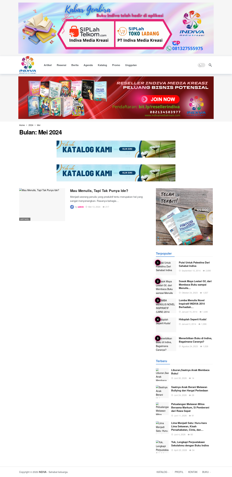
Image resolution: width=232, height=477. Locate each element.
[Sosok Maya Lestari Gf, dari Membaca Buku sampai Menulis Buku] (166, 286)
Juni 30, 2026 (180, 378)
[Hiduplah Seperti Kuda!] (166, 325)
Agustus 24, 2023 (190, 346)
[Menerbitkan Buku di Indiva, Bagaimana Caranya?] (166, 343)
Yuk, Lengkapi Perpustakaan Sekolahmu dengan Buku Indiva (190, 443)
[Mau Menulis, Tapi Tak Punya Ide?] (42, 204)
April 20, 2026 (180, 450)
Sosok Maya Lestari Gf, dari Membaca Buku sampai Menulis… (195, 284)
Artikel (24, 219)
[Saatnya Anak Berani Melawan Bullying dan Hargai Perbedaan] (162, 391)
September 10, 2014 (191, 270)
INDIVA (42, 472)
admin (81, 206)
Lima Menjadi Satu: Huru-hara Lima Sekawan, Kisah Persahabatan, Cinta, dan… (189, 426)
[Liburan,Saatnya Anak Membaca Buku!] (162, 374)
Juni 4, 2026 (179, 434)
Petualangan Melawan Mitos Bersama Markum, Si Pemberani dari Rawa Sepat (190, 407)
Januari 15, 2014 (189, 311)
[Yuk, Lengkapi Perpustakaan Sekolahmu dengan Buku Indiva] (162, 446)
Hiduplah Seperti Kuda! (193, 319)
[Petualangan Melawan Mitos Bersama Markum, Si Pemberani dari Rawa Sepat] (162, 408)
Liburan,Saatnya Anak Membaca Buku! (190, 371)
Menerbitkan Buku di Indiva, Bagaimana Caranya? (195, 339)
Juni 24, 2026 (180, 395)
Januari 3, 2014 (189, 323)
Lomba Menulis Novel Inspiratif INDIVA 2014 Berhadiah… (192, 303)
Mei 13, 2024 (94, 206)
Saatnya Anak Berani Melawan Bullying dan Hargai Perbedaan (189, 388)
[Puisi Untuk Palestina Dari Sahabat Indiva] (166, 268)
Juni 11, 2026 (180, 415)
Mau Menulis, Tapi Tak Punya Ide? (99, 190)
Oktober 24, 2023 (190, 292)
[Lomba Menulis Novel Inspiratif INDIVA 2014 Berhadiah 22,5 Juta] (166, 305)
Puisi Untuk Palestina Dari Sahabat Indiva (194, 264)
